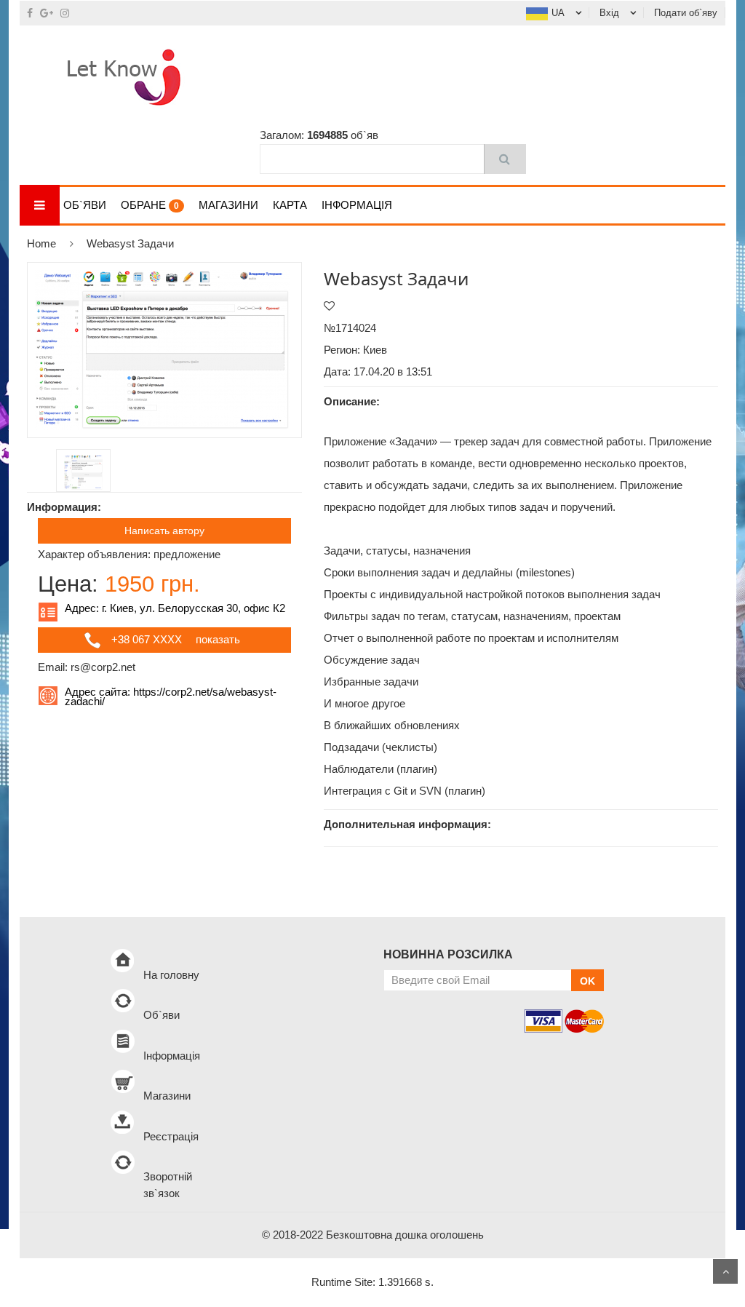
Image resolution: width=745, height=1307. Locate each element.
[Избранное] (329, 306)
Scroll (725, 1271)
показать (218, 639)
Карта (290, 205)
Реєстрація (171, 1136)
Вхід (609, 12)
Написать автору (164, 530)
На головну (171, 975)
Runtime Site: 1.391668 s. (372, 1282)
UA (558, 12)
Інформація (357, 205)
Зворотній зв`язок (167, 1184)
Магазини (228, 205)
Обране (150, 205)
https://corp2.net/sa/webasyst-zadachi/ (170, 697)
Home (41, 243)
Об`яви (84, 205)
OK (587, 981)
